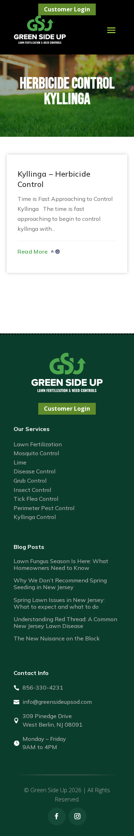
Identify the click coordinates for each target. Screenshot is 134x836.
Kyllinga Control (35, 516)
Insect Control (32, 489)
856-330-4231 (43, 687)
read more (33, 251)
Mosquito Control (36, 453)
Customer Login (67, 9)
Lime (20, 462)
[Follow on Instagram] (77, 816)
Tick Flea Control (36, 498)
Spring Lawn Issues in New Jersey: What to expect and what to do (59, 603)
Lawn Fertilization (38, 444)
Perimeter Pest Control (44, 508)
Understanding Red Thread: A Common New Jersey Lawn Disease (65, 622)
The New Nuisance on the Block (57, 638)
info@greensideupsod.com (57, 701)
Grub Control (30, 480)
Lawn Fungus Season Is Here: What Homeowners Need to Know (61, 564)
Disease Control (34, 471)
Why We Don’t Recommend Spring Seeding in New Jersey (60, 584)
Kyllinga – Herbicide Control (54, 179)
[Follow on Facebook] (57, 816)
